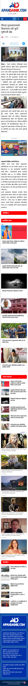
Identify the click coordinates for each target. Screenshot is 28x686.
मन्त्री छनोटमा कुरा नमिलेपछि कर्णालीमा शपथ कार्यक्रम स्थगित (13, 366)
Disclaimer (17, 684)
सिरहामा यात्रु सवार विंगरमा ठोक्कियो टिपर (17, 585)
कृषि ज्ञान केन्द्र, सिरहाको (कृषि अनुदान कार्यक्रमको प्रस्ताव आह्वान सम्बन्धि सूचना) (18, 577)
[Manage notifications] (24, 682)
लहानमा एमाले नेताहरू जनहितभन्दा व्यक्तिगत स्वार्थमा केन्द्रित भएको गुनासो (13, 242)
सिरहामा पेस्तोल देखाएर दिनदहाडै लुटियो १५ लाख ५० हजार (17, 594)
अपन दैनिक (6, 37)
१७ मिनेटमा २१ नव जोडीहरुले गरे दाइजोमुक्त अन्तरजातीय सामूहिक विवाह (18, 603)
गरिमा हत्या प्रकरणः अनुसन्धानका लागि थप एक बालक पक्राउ (13, 341)
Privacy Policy (11, 684)
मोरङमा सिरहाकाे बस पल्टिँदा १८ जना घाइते (18, 568)
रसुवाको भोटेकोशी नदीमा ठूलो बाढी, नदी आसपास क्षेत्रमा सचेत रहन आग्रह (12, 267)
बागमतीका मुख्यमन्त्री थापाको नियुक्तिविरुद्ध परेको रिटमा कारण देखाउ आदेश (13, 317)
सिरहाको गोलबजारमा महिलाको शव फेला (12, 291)
